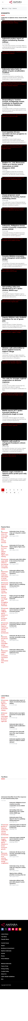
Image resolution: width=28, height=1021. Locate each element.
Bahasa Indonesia (6, 963)
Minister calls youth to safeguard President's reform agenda (13, 443)
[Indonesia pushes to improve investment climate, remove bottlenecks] (4, 628)
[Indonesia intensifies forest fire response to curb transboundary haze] (14, 789)
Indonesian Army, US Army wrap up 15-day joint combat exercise (17, 533)
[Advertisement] (14, 511)
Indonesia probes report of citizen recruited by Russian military (13, 40)
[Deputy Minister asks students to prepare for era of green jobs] (14, 307)
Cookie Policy (5, 971)
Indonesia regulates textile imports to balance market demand (17, 740)
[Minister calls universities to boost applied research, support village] (14, 338)
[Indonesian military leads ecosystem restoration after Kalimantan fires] (4, 656)
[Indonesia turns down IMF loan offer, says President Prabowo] (4, 733)
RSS (2, 979)
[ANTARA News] (15, 2)
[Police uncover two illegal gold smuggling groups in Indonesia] (4, 600)
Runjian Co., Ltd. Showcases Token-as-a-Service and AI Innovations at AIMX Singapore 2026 (13, 165)
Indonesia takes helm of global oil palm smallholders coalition (13, 71)
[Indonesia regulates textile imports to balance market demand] (4, 741)
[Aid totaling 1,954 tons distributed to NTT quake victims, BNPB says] (14, 277)
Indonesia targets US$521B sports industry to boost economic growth (17, 610)
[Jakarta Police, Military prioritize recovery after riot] (4, 875)
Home (5, 8)
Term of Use (4, 966)
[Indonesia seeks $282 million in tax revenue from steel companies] (4, 563)
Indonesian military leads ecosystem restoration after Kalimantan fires (17, 651)
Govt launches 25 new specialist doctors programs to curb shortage (14, 133)
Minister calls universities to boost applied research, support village (13, 349)
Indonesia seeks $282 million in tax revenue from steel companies (17, 561)
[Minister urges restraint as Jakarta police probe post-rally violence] (14, 462)
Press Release (5, 958)
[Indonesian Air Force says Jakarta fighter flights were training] (4, 551)
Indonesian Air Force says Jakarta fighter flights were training (17, 547)
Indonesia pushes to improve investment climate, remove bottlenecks (17, 624)
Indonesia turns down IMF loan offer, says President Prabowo (16, 733)
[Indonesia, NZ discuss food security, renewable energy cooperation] (4, 641)
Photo (3, 956)
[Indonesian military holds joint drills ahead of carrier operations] (4, 575)
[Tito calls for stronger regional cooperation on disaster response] (14, 369)
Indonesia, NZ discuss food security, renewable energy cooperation (17, 637)
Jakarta (15, 8)
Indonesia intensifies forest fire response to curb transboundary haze (13, 797)
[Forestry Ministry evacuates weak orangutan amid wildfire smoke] (14, 246)
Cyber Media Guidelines (8, 976)
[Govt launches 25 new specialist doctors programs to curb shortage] (14, 122)
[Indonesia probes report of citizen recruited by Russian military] (14, 29)
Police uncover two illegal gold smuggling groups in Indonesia (16, 597)
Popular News (5, 527)
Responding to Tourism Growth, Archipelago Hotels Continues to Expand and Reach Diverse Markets (13, 102)
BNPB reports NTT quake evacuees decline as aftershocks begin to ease (12, 412)
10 (14, 492)
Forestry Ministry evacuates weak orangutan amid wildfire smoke (14, 258)
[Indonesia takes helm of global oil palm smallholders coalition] (14, 59)
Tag (10, 8)
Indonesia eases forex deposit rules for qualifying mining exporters (17, 584)
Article (3, 953)
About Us (3, 974)
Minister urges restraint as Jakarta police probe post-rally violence (14, 473)
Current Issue (5, 943)
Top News (4, 777)
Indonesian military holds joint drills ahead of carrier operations (17, 572)
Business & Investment (7, 948)
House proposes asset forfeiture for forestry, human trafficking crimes (14, 196)
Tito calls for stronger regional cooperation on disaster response (14, 380)
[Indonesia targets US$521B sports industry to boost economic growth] (4, 614)
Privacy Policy (5, 968)
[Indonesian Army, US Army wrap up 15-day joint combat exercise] (4, 537)
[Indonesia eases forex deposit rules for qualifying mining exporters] (4, 588)
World (2, 945)
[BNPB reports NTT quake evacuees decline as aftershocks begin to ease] (14, 401)
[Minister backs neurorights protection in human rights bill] (4, 717)
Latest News (5, 696)
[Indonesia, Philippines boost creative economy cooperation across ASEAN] (14, 216)
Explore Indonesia (6, 951)
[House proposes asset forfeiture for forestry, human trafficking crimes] (14, 185)
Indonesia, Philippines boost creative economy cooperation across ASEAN (14, 227)
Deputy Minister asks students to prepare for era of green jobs (14, 319)
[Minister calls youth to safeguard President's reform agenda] (14, 431)
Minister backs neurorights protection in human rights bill (17, 714)
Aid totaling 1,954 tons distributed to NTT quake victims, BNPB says (12, 288)
